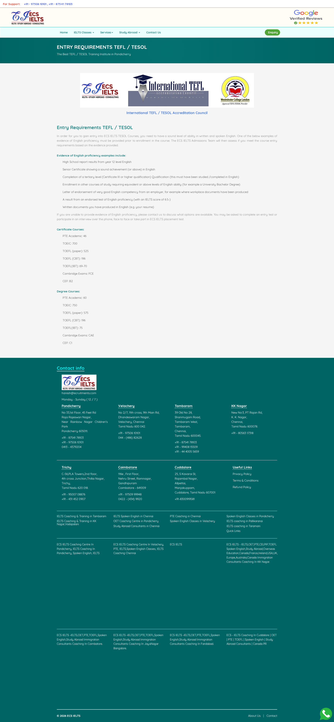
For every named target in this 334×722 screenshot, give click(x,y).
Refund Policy (242, 487)
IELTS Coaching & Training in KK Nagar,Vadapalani (76, 523)
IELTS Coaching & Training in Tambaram (81, 516)
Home (64, 32)
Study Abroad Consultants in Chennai (136, 526)
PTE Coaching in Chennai (185, 516)
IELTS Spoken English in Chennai (133, 516)
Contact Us (153, 32)
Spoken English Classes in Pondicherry (250, 516)
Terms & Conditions (245, 480)
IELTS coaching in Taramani (243, 526)
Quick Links (233, 531)
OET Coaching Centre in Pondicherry (135, 521)
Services (105, 32)
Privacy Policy (242, 474)
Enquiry (273, 32)
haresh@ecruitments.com (79, 393)
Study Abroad (128, 32)
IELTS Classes (83, 32)
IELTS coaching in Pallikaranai (245, 521)
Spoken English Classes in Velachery (192, 521)
